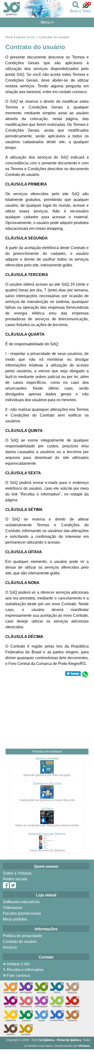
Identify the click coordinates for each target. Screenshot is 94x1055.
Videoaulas (12, 908)
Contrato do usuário (20, 941)
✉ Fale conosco (16, 975)
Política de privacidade (22, 936)
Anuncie (10, 947)
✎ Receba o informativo (23, 970)
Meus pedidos (15, 919)
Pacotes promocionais (22, 913)
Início (31, 37)
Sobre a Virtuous (17, 873)
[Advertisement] (47, 711)
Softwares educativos (21, 902)
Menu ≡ (47, 22)
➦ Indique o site (16, 964)
